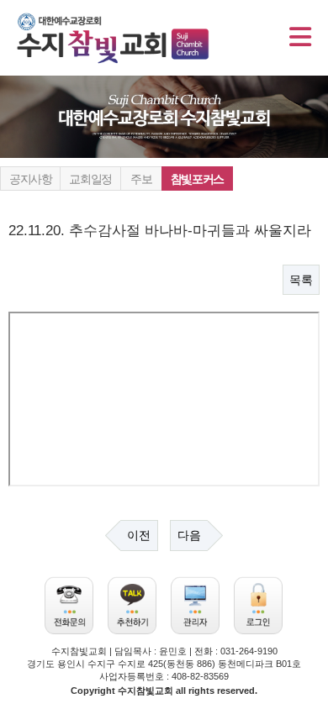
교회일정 (90, 179)
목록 (301, 279)
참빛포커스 (197, 179)
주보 (140, 179)
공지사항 (30, 179)
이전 (139, 535)
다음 (189, 535)
